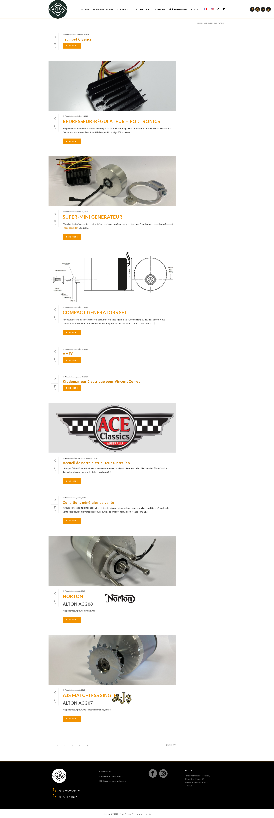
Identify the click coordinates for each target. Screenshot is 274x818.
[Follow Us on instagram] (163, 773)
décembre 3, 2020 (82, 35)
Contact (196, 9)
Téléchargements (178, 9)
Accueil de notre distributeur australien (96, 463)
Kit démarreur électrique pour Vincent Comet (101, 381)
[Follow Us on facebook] (153, 773)
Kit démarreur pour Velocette (112, 781)
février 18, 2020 (82, 349)
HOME (199, 23)
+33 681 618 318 (68, 797)
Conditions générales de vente (88, 502)
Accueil (85, 9)
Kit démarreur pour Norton (111, 776)
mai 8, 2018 (80, 591)
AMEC (68, 354)
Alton (67, 35)
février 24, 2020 (82, 116)
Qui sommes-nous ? (103, 9)
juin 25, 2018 (81, 498)
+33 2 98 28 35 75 (69, 791)
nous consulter (71, 227)
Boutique (160, 9)
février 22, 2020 (82, 307)
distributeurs (75, 458)
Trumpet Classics (77, 39)
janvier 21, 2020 (82, 377)
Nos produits (124, 9)
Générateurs (105, 771)
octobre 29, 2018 (92, 458)
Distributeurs (143, 9)
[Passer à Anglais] (212, 9)
